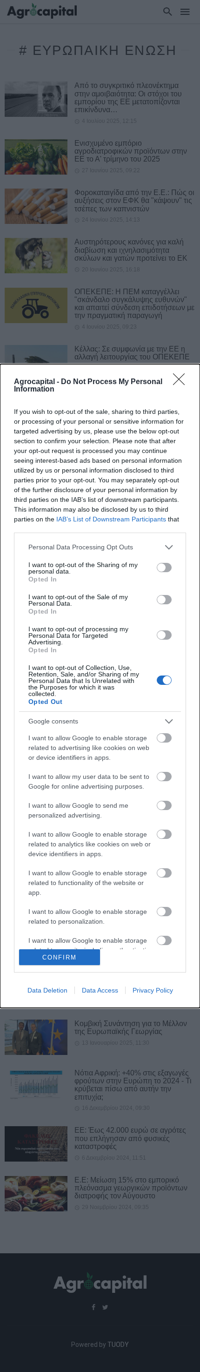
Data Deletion (47, 990)
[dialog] (100, 686)
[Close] (182, 382)
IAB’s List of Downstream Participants (111, 519)
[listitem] (100, 547)
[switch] (164, 567)
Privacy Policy (153, 990)
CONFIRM (59, 957)
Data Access (100, 990)
